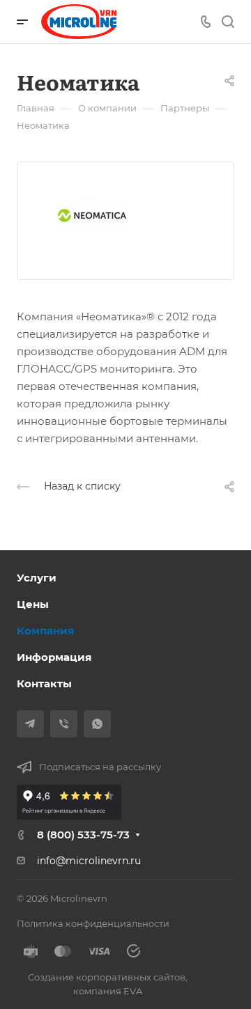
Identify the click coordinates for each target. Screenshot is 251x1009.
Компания (45, 630)
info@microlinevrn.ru (89, 860)
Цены (33, 604)
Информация (54, 657)
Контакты (44, 683)
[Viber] (63, 723)
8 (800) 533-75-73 (83, 834)
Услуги (36, 577)
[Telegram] (30, 723)
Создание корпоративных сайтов (106, 977)
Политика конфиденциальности (93, 923)
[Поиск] (227, 22)
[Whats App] (97, 723)
